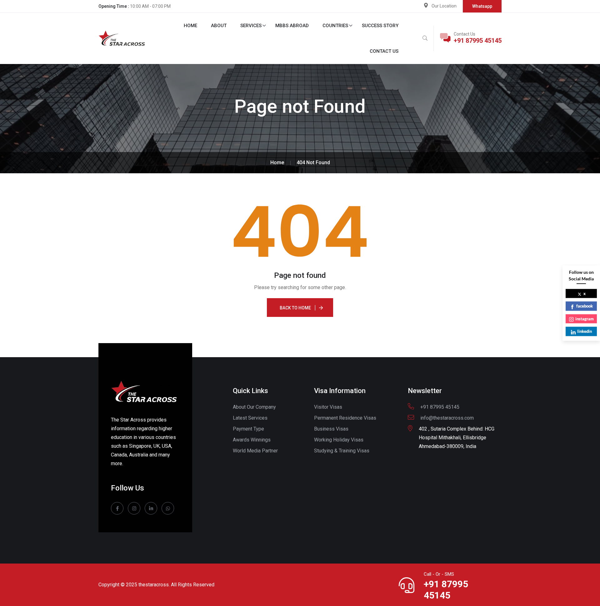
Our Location (444, 5)
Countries (335, 25)
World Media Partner (255, 451)
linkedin (584, 331)
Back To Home (295, 307)
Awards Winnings (252, 440)
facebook (584, 305)
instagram (584, 318)
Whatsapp (482, 6)
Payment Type (248, 429)
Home (190, 25)
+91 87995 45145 (478, 40)
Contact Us (384, 51)
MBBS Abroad (292, 25)
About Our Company (254, 407)
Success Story (380, 25)
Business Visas (331, 429)
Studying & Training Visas (341, 451)
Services (251, 25)
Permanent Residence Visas (345, 418)
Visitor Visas (328, 407)
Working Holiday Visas (338, 440)
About (219, 25)
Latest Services (250, 418)
